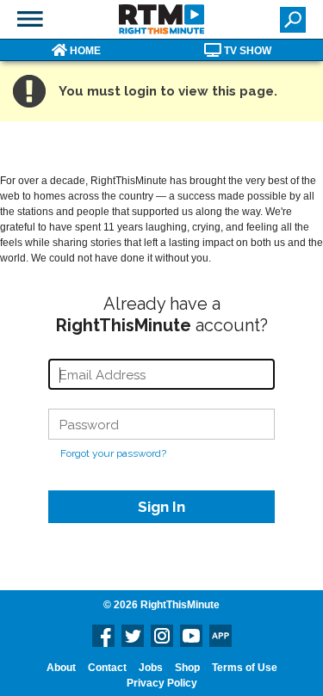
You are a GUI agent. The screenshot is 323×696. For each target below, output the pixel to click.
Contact (107, 668)
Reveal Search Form (293, 20)
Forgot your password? (113, 453)
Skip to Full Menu (30, 19)
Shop (187, 668)
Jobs (151, 668)
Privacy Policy (162, 683)
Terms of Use (244, 668)
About (61, 668)
